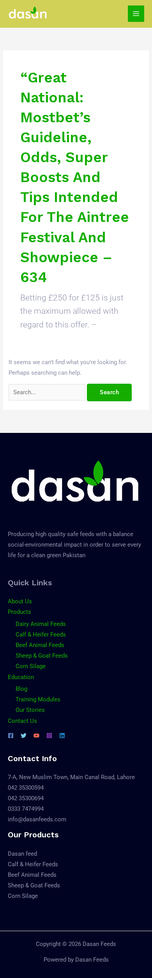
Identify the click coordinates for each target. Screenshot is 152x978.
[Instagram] (49, 735)
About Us (20, 601)
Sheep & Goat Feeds (42, 655)
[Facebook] (11, 735)
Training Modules (38, 699)
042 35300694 (26, 798)
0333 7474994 (26, 808)
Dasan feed (22, 853)
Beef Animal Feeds (40, 645)
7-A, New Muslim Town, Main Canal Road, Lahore (71, 777)
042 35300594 (26, 787)
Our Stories (30, 709)
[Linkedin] (62, 735)
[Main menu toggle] (136, 13)
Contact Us (22, 720)
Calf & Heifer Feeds (41, 634)
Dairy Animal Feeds (41, 624)
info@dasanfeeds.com (37, 819)
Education (21, 677)
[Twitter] (24, 735)
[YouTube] (36, 735)
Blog (21, 688)
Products (19, 611)
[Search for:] (48, 392)
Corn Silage (31, 666)
